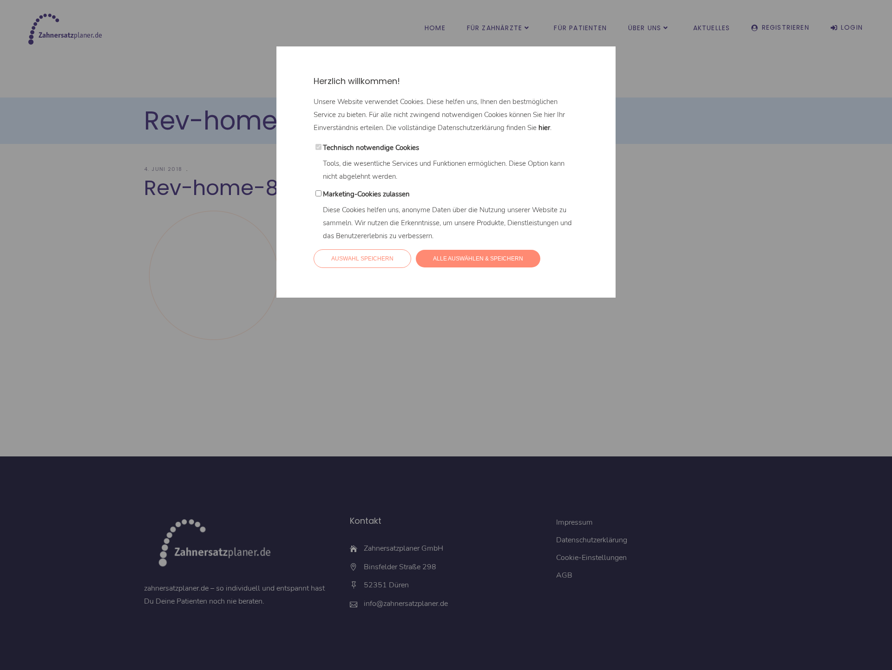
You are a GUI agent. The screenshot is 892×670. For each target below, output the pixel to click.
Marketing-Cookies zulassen (366, 194)
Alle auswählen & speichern (478, 258)
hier (544, 127)
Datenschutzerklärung (471, 127)
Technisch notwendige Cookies (371, 147)
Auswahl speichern (362, 258)
